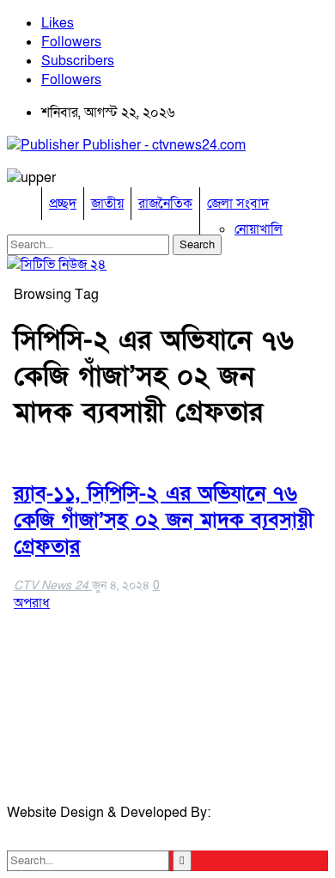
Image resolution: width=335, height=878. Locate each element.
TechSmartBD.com (64, 831)
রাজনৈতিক (165, 203)
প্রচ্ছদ (62, 203)
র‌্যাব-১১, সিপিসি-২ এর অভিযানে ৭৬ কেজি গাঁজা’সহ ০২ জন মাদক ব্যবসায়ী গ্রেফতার (164, 520)
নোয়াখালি (258, 229)
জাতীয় (107, 203)
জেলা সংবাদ (238, 203)
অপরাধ (32, 603)
